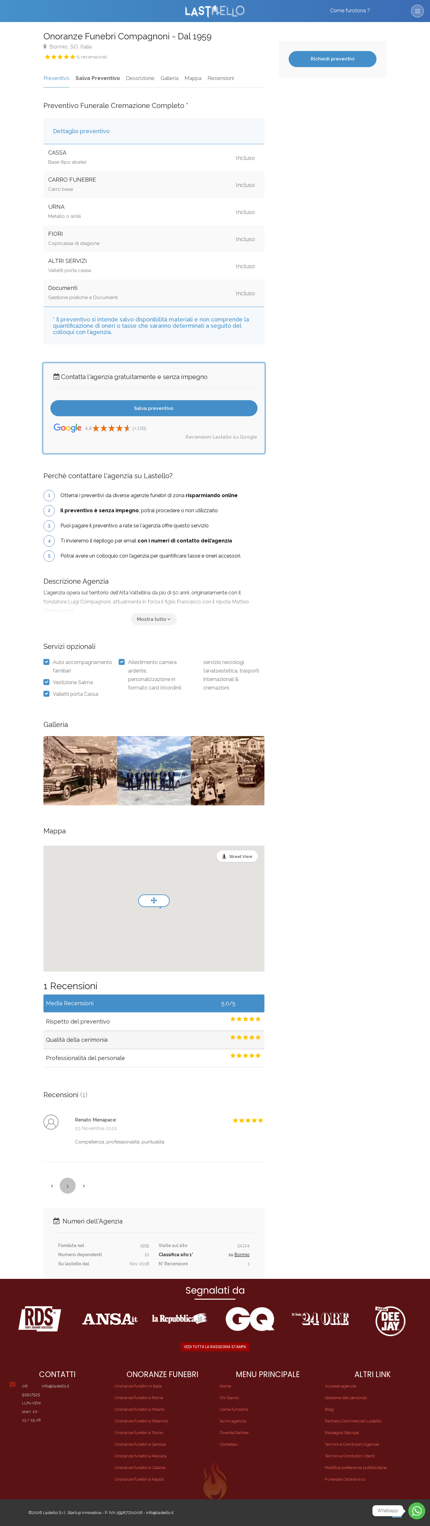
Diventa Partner (234, 1432)
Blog (329, 1409)
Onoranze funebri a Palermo (141, 1421)
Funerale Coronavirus (345, 1479)
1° (191, 1254)
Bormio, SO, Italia (70, 46)
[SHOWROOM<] (80, 770)
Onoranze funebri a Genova (140, 1444)
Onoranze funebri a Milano (139, 1409)
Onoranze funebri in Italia (138, 1386)
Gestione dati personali (346, 1397)
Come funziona (234, 1409)
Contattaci (229, 1444)
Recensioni (220, 78)
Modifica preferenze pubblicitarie (356, 1467)
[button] (154, 619)
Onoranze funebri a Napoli (139, 1479)
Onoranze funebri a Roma (139, 1397)
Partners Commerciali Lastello (353, 1421)
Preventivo (56, 78)
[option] (154, 770)
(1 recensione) (91, 57)
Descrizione (140, 78)
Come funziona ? (350, 11)
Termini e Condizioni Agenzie (352, 1444)
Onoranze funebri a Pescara (141, 1456)
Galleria (169, 78)
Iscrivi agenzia (233, 1421)
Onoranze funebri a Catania (140, 1467)
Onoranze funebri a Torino (139, 1432)
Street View (240, 856)
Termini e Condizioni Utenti (350, 1456)
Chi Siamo (229, 1397)
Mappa (192, 78)
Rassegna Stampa (342, 1432)
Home (225, 1386)
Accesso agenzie (340, 1386)
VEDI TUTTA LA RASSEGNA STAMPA (215, 1346)
